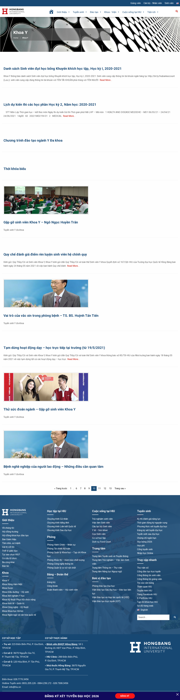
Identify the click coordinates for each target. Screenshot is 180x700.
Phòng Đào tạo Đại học (103, 586)
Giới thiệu (62, 12)
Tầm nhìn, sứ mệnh (11, 543)
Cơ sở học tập (99, 538)
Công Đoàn (52, 586)
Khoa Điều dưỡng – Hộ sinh (15, 592)
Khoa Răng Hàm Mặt (12, 584)
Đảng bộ (51, 582)
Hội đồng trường (10, 531)
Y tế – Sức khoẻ (99, 530)
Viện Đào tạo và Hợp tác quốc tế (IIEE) (110, 597)
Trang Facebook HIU (147, 594)
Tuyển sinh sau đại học (148, 534)
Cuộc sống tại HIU (131, 12)
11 (99, 488)
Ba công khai (8, 562)
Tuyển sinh (78, 12)
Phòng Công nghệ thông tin (60, 563)
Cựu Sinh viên (98, 534)
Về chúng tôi (8, 528)
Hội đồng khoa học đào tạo (15, 535)
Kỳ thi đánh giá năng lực (148, 519)
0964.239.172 (44, 683)
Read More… (106, 80)
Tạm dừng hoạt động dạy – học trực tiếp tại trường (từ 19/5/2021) (54, 348)
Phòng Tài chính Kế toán (58, 548)
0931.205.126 (29, 683)
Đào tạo (94, 12)
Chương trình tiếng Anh (58, 522)
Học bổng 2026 (144, 541)
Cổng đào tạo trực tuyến (149, 571)
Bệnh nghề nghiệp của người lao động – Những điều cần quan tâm (53, 467)
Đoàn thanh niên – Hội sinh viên (62, 589)
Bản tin (5, 566)
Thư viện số (142, 567)
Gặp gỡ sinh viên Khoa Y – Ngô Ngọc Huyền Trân (41, 222)
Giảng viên (135, 3)
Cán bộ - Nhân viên (153, 3)
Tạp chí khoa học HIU (147, 602)
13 (110, 488)
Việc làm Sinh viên (101, 522)
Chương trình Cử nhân (57, 519)
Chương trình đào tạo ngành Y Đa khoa (33, 140)
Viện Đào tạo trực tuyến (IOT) (106, 601)
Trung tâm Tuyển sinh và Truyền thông (110, 556)
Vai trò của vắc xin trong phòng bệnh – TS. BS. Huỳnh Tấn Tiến (51, 316)
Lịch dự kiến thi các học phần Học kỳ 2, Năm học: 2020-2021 (50, 105)
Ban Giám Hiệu (9, 539)
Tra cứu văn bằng (145, 583)
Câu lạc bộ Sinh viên (102, 526)
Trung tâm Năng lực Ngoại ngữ (107, 571)
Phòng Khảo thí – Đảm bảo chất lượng (66, 560)
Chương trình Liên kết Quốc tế (61, 526)
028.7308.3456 (60, 683)
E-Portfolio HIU (144, 598)
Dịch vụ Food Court (101, 541)
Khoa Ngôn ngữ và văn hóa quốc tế (19, 615)
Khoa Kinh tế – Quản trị (13, 603)
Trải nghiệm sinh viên (102, 519)
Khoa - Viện (110, 12)
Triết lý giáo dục (10, 550)
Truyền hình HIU (144, 590)
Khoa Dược (7, 588)
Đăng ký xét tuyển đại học (149, 530)
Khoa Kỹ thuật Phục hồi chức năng (18, 599)
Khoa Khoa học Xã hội (12, 611)
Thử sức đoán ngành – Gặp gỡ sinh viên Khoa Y (40, 409)
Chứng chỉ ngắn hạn (146, 538)
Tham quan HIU (144, 586)
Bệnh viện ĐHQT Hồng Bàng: (62, 644)
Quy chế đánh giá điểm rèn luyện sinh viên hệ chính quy (45, 254)
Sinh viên (169, 3)
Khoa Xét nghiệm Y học (13, 595)
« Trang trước (60, 488)
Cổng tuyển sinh (145, 549)
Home (15, 38)
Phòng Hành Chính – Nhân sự (61, 544)
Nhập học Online (145, 553)
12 (105, 488)
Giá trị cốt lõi (8, 547)
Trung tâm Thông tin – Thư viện (107, 567)
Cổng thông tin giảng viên (149, 579)
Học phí (141, 545)
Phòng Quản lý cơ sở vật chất (61, 567)
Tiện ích (151, 12)
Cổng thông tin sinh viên (148, 575)
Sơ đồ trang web (145, 605)
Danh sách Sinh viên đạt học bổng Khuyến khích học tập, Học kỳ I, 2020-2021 (63, 69)
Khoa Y (5, 580)
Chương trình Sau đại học (59, 530)
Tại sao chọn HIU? (11, 554)
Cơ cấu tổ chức (9, 558)
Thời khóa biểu (15, 169)
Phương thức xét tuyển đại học (152, 526)
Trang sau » (120, 488)
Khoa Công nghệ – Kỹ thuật (15, 607)
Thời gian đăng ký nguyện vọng (152, 522)
